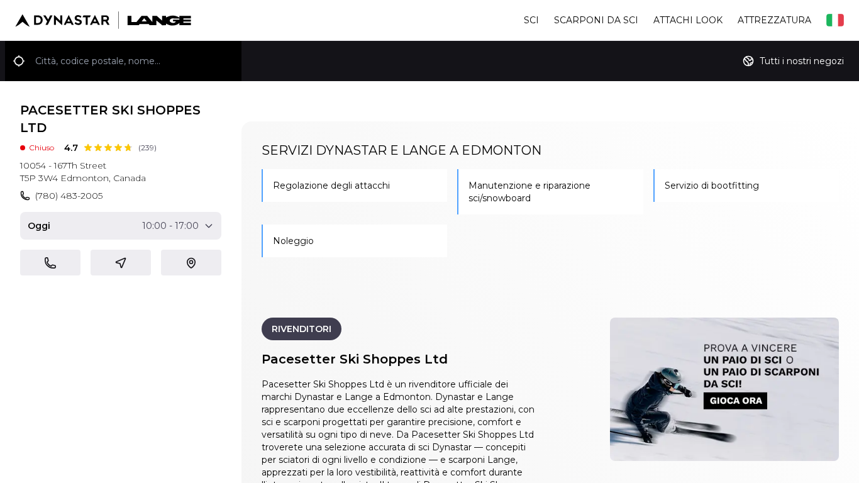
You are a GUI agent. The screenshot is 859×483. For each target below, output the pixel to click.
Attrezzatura (774, 20)
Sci (531, 20)
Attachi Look (688, 20)
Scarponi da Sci (596, 20)
